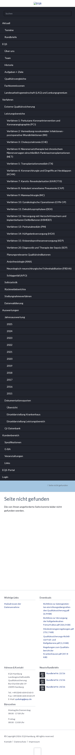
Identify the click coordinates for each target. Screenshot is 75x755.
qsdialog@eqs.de (23, 699)
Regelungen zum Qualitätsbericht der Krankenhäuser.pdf (56, 652)
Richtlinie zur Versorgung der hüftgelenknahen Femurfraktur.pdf (56, 621)
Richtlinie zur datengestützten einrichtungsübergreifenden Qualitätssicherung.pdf (57, 609)
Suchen (67, 13)
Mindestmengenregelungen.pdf (58, 631)
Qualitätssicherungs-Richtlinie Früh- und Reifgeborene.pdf (56, 639)
